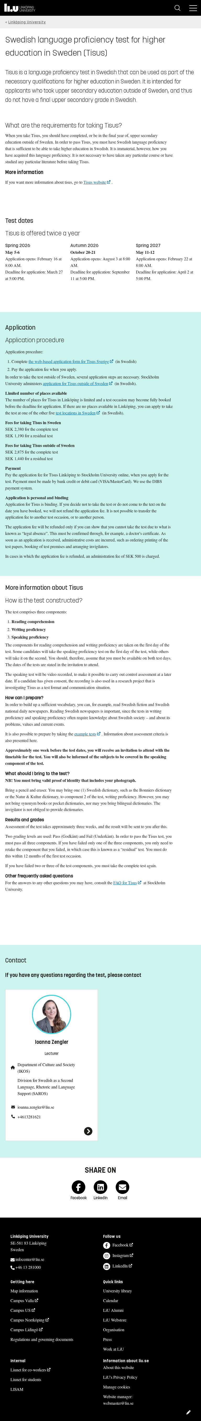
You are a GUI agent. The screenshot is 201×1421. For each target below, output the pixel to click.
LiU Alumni (113, 1310)
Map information (24, 1290)
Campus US (20, 1310)
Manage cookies (116, 1387)
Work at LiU (113, 1349)
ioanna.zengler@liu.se (36, 1107)
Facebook (121, 1245)
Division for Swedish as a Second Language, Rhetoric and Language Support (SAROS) (46, 1086)
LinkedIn (120, 1266)
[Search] (177, 8)
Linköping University (27, 22)
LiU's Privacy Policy (120, 1377)
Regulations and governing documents (41, 1339)
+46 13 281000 (28, 1267)
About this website (118, 1367)
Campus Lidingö (24, 1329)
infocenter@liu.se (29, 1259)
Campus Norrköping (27, 1320)
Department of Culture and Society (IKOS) (46, 1068)
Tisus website (94, 182)
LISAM (16, 1389)
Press (107, 1339)
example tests (85, 733)
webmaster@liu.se (118, 1403)
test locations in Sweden (76, 412)
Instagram (121, 1255)
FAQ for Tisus (125, 882)
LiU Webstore (114, 1320)
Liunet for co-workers (28, 1369)
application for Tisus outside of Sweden (75, 383)
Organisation (113, 1329)
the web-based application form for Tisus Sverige (69, 361)
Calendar (110, 1300)
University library (117, 1290)
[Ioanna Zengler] (51, 1131)
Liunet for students (25, 1379)
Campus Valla (22, 1300)
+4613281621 (29, 1116)
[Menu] (193, 8)
